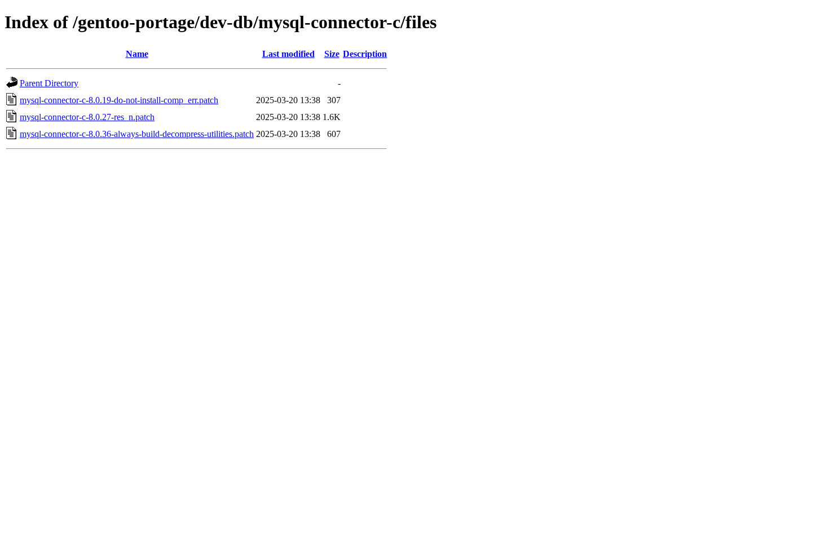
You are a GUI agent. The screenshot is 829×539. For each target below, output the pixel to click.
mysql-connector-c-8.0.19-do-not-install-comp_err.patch (119, 100)
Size (331, 54)
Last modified (288, 54)
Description (365, 54)
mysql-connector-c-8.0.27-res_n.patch (87, 117)
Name (137, 54)
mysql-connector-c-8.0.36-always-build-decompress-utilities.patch (137, 134)
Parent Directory (49, 83)
